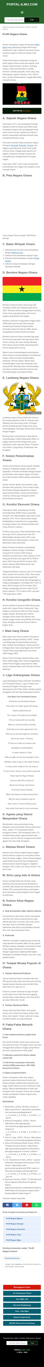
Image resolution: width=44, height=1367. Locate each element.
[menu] (22, 12)
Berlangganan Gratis (22, 1287)
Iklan (16, 1338)
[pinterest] (27, 1205)
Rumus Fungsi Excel (22, 1317)
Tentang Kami (8, 1338)
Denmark (14, 145)
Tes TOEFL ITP (22, 1299)
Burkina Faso (17, 253)
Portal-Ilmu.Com (22, 4)
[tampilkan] (27, 111)
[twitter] (17, 1205)
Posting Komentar (12, 1258)
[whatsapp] (36, 1205)
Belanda (22, 145)
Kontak (22, 1338)
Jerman (30, 145)
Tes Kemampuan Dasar (22, 1293)
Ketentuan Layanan (33, 1338)
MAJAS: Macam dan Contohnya (22, 1323)
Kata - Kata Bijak (22, 1311)
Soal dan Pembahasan (22, 1305)
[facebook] (7, 1205)
